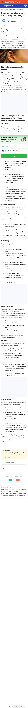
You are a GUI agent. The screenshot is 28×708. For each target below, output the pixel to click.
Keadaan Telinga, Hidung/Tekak (8, 9)
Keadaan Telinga (20, 9)
